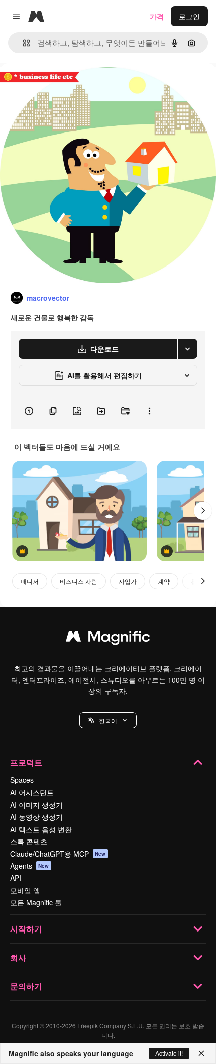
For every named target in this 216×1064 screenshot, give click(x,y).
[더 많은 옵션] (149, 411)
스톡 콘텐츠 (28, 841)
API (15, 878)
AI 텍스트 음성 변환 (41, 829)
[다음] (203, 511)
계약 (164, 581)
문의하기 (26, 986)
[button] (108, 720)
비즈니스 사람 (78, 581)
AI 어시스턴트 (32, 792)
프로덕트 (26, 762)
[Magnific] (108, 638)
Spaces (22, 780)
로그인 (189, 16)
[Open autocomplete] (22, 43)
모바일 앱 (25, 890)
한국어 (108, 720)
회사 (18, 957)
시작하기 (26, 929)
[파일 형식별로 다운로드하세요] (187, 349)
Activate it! (169, 1053)
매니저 (30, 581)
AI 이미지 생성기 (36, 805)
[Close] (201, 1053)
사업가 (128, 581)
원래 (57, 86)
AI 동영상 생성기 (36, 817)
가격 (157, 16)
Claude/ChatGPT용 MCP (58, 854)
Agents (29, 866)
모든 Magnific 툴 (36, 902)
